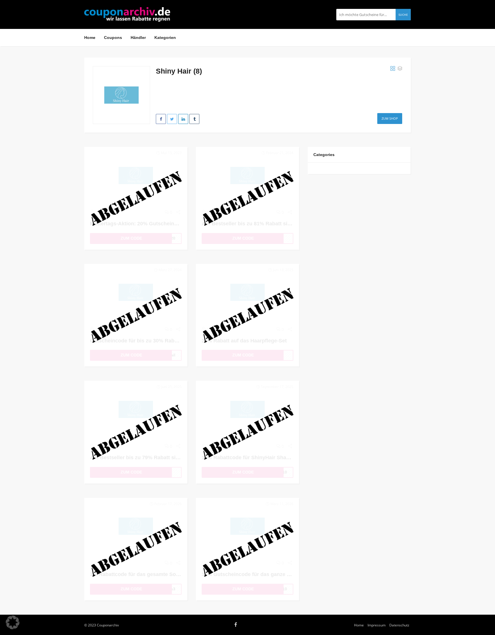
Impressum (377, 625)
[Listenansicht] (400, 69)
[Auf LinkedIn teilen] (183, 119)
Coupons (113, 37)
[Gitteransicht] (392, 69)
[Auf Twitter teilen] (172, 119)
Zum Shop (390, 118)
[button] (12, 622)
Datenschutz (399, 625)
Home (89, 37)
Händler (138, 37)
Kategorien (165, 37)
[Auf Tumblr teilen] (194, 119)
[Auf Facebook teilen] (161, 119)
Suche (403, 15)
